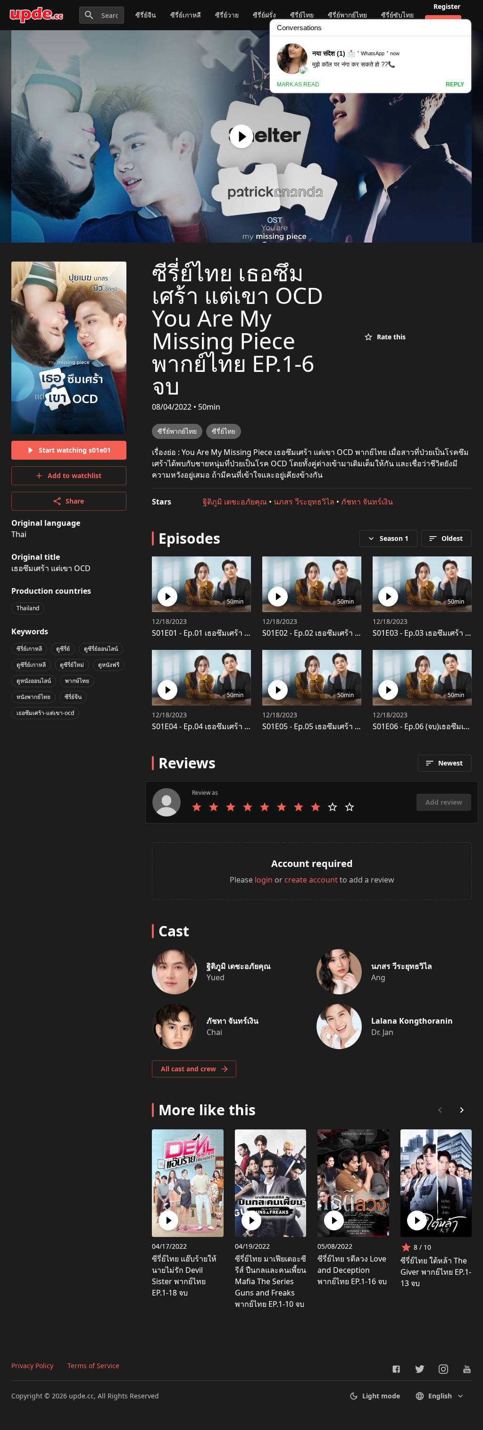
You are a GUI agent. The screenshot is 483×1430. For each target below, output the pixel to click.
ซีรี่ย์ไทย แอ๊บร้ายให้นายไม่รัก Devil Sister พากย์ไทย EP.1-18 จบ (184, 1275)
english (440, 1395)
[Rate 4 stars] (247, 807)
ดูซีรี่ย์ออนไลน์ (101, 649)
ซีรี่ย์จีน (145, 14)
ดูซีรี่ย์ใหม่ (72, 665)
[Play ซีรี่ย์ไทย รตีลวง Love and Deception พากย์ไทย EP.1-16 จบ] (334, 1220)
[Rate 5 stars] (264, 807)
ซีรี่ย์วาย (227, 14)
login (264, 880)
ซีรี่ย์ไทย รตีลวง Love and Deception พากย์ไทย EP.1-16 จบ (352, 1270)
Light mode (381, 1395)
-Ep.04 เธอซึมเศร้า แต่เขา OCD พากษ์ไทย (235, 726)
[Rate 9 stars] (332, 807)
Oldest (452, 538)
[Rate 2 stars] (213, 807)
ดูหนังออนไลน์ (34, 681)
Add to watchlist (74, 475)
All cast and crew (188, 1068)
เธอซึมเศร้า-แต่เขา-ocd (45, 713)
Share (75, 500)
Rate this (391, 336)
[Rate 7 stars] (298, 807)
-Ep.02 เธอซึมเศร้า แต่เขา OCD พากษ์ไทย (345, 633)
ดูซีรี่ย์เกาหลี (31, 665)
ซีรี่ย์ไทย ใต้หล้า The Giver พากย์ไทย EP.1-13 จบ (435, 1271)
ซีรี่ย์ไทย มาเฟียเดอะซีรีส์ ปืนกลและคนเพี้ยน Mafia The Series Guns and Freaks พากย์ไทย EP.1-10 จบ (270, 1281)
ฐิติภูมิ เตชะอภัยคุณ (235, 501)
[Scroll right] (462, 1110)
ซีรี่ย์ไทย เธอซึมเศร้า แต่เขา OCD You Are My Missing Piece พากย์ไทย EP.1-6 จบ (237, 329)
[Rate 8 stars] (315, 807)
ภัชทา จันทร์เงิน (367, 501)
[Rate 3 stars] (230, 807)
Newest (450, 762)
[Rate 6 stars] (281, 807)
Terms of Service (93, 1365)
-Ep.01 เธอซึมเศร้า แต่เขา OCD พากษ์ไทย (235, 633)
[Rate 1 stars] (196, 807)
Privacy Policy (32, 1365)
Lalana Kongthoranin (412, 1021)
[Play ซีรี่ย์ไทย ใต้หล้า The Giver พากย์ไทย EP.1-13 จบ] (417, 1220)
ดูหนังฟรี (108, 665)
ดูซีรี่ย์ (63, 649)
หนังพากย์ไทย (33, 697)
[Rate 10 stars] (349, 807)
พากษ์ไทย (77, 681)
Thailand (28, 608)
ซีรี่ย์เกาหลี (185, 14)
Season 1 (394, 538)
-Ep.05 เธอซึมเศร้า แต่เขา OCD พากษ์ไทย (345, 726)
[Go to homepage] (36, 15)
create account (311, 880)
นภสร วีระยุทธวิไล (304, 501)
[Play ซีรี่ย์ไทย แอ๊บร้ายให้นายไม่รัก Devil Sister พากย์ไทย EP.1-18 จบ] (168, 1220)
